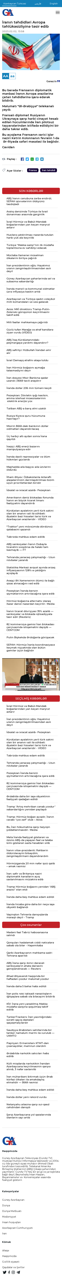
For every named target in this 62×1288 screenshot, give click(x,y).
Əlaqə (5, 1250)
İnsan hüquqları (11, 1222)
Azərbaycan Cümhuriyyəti (17, 1228)
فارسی (38, 3)
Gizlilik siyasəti (10, 1261)
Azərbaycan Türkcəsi (14, 3)
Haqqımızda (9, 1256)
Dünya (6, 1205)
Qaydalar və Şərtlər (13, 1267)
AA (5, 76)
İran (4, 1233)
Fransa (33, 170)
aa (12, 76)
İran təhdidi (48, 170)
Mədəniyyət (9, 1216)
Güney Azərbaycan (13, 1200)
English (54, 3)
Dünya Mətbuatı (11, 1211)
